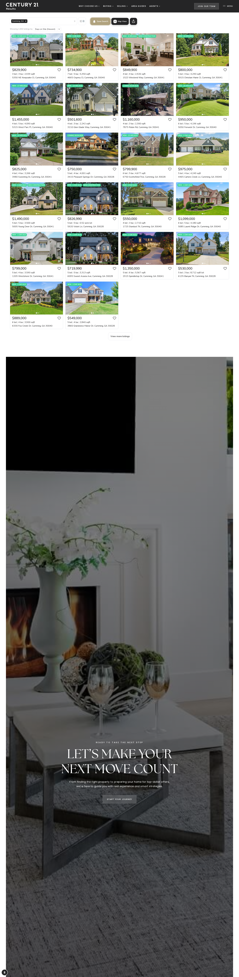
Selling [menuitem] (122, 6)
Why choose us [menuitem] (88, 6)
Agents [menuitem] (154, 6)
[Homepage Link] (22, 6)
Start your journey (119, 799)
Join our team (206, 6)
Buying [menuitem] (107, 6)
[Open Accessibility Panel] (4, 972)
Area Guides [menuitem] (138, 6)
